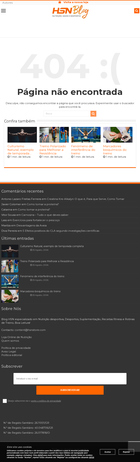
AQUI (91, 457)
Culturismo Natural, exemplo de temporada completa (21, 149)
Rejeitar (126, 452)
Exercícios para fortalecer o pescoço (36, 220)
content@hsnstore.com (30, 330)
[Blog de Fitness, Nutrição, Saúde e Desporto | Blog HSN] (70, 11)
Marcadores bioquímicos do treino (115, 149)
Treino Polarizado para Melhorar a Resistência (52, 149)
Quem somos (10, 340)
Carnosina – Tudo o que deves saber (45, 214)
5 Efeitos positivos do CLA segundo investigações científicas (61, 230)
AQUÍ (40, 455)
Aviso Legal (8, 351)
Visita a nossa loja (75, 2)
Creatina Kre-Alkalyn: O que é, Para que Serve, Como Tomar (85, 199)
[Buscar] (93, 114)
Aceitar (107, 452)
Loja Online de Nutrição (16, 337)
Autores (7, 2)
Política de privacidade (16, 347)
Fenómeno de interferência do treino (83, 149)
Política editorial (11, 355)
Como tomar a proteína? (43, 204)
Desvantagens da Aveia (31, 225)
